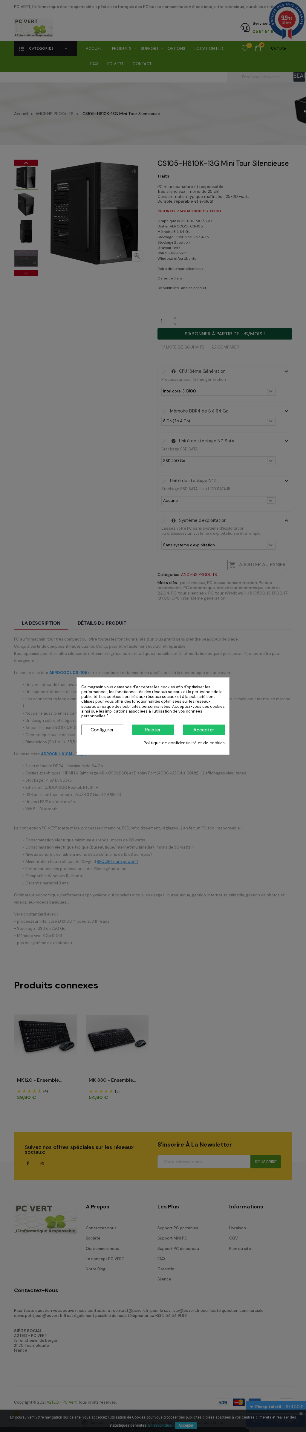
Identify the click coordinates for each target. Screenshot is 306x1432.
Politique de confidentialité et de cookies (184, 743)
